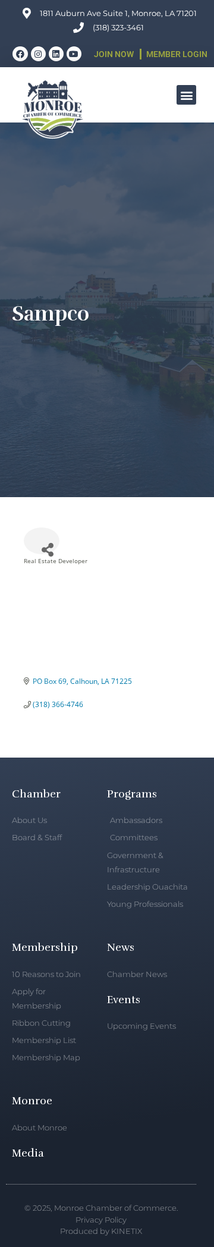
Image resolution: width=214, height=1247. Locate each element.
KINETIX (126, 1231)
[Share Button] (41, 540)
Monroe (32, 1100)
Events (123, 999)
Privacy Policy (101, 1219)
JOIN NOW (114, 54)
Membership (45, 947)
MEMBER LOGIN (176, 54)
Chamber (36, 793)
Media (28, 1153)
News (120, 947)
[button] (186, 95)
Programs (132, 793)
